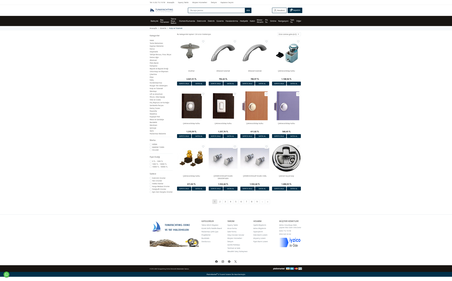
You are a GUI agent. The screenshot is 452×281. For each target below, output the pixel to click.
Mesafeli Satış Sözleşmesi (237, 251)
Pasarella (153, 111)
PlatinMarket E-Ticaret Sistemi (219, 274)
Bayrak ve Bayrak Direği (159, 68)
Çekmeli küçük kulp (286, 176)
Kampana (153, 66)
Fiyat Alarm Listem (260, 241)
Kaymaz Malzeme (156, 46)
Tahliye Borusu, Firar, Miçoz (160, 54)
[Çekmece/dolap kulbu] (286, 53)
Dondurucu (206, 241)
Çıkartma (153, 74)
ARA (248, 10)
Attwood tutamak (223, 71)
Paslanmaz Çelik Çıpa (210, 231)
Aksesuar (153, 60)
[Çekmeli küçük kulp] (286, 158)
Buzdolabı (205, 238)
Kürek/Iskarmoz (156, 83)
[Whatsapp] (6, 274)
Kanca (152, 49)
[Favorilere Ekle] (203, 41)
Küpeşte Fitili (155, 117)
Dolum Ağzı (154, 57)
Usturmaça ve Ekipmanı (159, 71)
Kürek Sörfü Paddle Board (212, 228)
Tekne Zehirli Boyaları (210, 225)
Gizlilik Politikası (233, 245)
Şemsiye (153, 128)
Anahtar (191, 71)
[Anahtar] (191, 53)
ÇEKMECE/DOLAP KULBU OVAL (255, 176)
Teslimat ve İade (233, 248)
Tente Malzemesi (156, 43)
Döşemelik (154, 52)
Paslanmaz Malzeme (158, 133)
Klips (152, 77)
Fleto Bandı (154, 63)
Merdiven (153, 125)
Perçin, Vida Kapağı (157, 97)
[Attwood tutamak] (223, 53)
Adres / (282, 225)
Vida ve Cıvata (155, 100)
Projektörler (206, 235)
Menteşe (153, 91)
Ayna (152, 131)
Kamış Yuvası (155, 108)
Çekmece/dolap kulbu (286, 71)
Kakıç (152, 80)
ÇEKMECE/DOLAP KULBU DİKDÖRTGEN (223, 177)
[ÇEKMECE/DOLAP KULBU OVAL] (254, 158)
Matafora (153, 114)
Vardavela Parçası (157, 105)
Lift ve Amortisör (156, 94)
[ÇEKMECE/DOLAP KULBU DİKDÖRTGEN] (223, 158)
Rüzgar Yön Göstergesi (159, 85)
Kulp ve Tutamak (156, 88)
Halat (152, 40)
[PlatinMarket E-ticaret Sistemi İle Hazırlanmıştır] (279, 268)
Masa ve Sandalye (157, 119)
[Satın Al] (199, 84)
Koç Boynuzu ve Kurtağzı (159, 102)
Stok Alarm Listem (260, 235)
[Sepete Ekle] (184, 84)
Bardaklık (153, 122)
